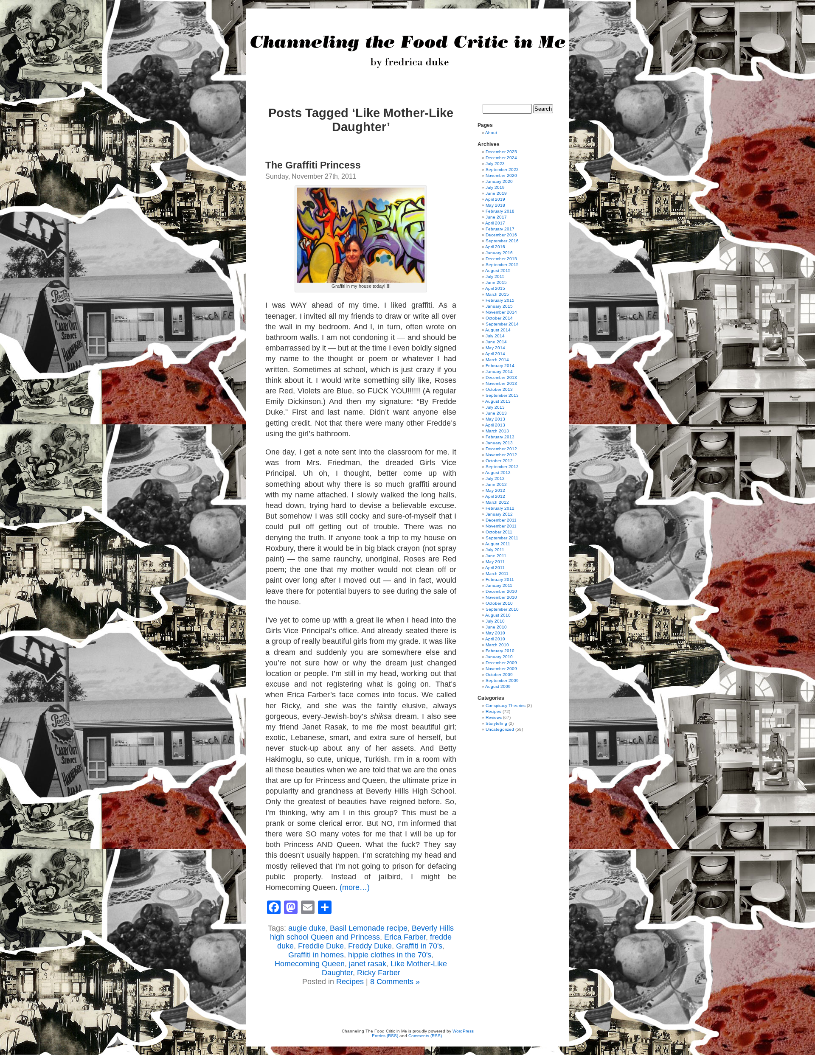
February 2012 (500, 508)
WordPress (463, 1031)
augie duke (307, 928)
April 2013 (495, 425)
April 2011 (495, 567)
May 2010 (495, 633)
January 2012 (499, 514)
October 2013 (499, 389)
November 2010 (501, 597)
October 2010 (499, 603)
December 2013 (501, 377)
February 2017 (500, 229)
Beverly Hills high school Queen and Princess (362, 932)
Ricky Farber (378, 972)
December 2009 (501, 662)
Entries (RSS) (385, 1035)
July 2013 (495, 407)
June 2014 (496, 342)
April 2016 (495, 246)
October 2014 (499, 318)
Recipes (350, 981)
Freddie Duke (321, 946)
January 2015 (499, 306)
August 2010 (498, 615)
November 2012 (501, 454)
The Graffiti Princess (313, 165)
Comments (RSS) (425, 1035)
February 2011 (500, 579)
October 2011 (499, 532)
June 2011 (496, 555)
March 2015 (497, 294)
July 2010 (495, 621)
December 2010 (501, 591)
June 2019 (496, 193)
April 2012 (495, 496)
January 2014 (499, 371)
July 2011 (495, 549)
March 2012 (497, 502)
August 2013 (498, 401)
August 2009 (498, 686)
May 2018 (495, 205)
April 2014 (495, 353)
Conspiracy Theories (506, 705)
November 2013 (501, 383)
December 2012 (501, 448)
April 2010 (495, 639)
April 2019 (495, 199)
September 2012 (502, 466)
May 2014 (495, 347)
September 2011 (502, 538)
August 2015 (498, 270)
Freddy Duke (370, 946)
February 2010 (500, 650)
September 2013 (502, 395)
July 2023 (495, 163)
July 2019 (495, 187)
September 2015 (502, 264)
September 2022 (502, 169)
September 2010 (502, 609)
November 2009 (501, 668)
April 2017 (495, 223)
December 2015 (501, 258)
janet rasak (367, 964)
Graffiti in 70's (419, 946)
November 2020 (501, 175)
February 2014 (500, 365)
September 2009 (502, 680)
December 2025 (501, 151)
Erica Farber (405, 937)
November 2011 (501, 526)
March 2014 (497, 359)
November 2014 (501, 312)
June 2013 (496, 413)
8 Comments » (395, 981)
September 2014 (502, 324)
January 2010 (499, 656)
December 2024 (501, 157)
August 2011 (497, 544)
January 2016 (499, 252)
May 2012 (495, 490)
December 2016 (501, 235)
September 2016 (502, 240)
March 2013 (497, 431)
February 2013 (500, 437)
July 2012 (495, 478)
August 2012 (498, 472)
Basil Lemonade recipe (369, 928)
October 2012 (499, 460)
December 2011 (501, 520)
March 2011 (497, 573)
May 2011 (495, 561)
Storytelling (496, 723)
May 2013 (495, 419)
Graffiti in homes (316, 955)
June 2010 (496, 627)
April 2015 (495, 288)
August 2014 (498, 330)
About (491, 132)
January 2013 (499, 443)
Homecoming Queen (310, 964)
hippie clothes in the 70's (389, 955)
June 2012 (496, 484)
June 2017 (496, 217)
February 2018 (500, 211)
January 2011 (499, 585)
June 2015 (496, 282)
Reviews (494, 717)
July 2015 (495, 276)
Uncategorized (500, 729)
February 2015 (500, 300)
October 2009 (499, 674)
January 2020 (499, 181)
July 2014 (495, 336)
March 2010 (497, 645)
